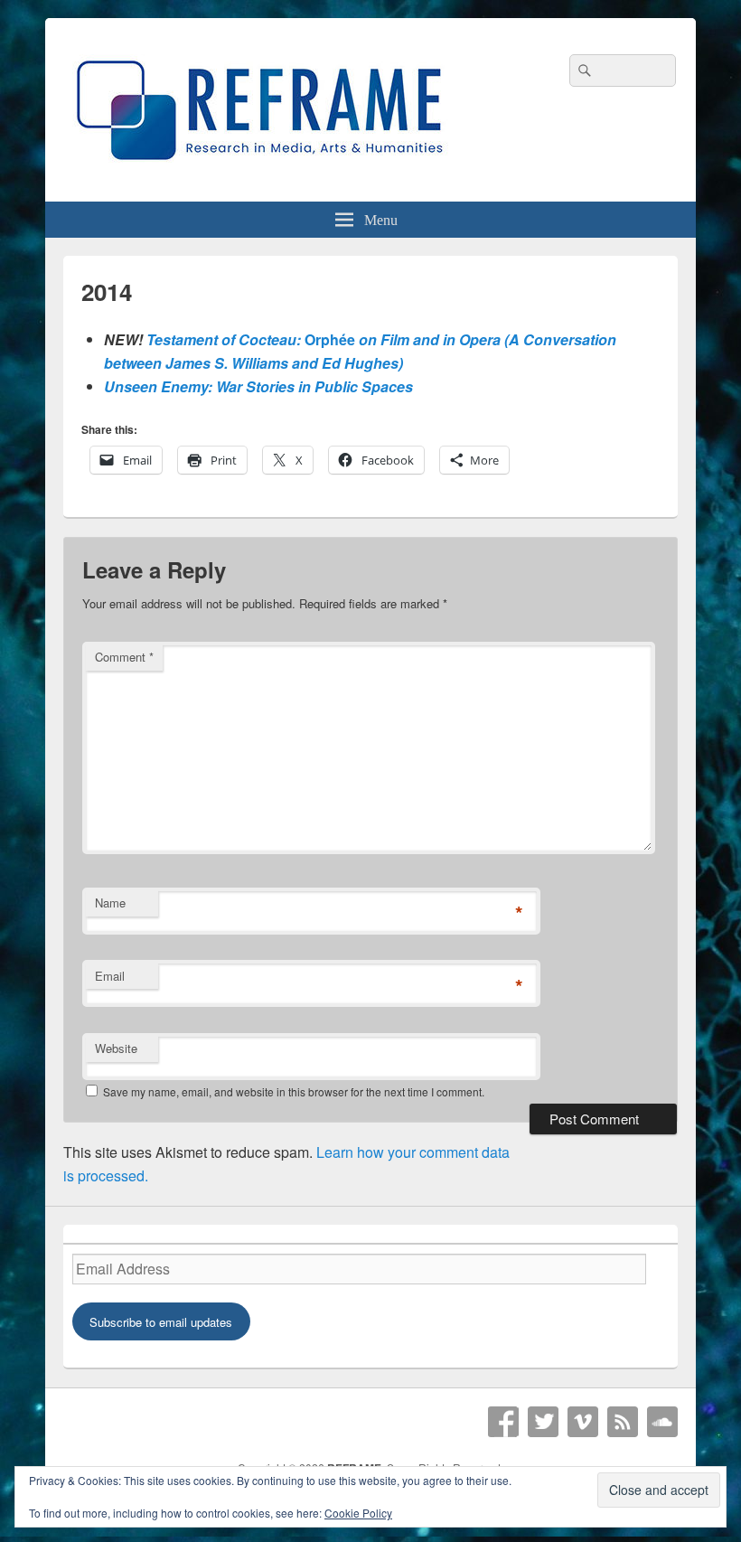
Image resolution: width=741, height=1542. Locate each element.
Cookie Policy (358, 1512)
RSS (622, 1421)
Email (110, 975)
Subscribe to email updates (160, 1321)
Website (116, 1048)
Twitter (543, 1421)
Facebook (503, 1421)
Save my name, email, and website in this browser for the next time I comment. (293, 1091)
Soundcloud (662, 1421)
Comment (124, 656)
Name (110, 902)
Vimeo (582, 1421)
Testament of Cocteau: (225, 339)
